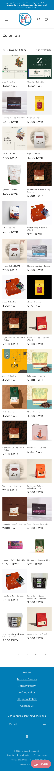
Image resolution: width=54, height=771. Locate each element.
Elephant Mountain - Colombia (39, 266)
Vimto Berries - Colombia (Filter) (37, 229)
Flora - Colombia (33, 412)
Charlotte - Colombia (35, 82)
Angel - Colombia (9, 376)
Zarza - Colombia (9, 302)
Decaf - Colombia (34, 118)
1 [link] (9, 654)
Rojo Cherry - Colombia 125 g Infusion (13, 339)
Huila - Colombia (9, 412)
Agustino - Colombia (10, 189)
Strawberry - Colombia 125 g (38, 560)
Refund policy (23, 755)
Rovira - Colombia (9, 154)
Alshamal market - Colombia (13, 118)
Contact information (28, 765)
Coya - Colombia (33, 154)
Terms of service (19, 760)
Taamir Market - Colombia (37, 524)
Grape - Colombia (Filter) (37, 634)
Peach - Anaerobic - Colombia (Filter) (39, 339)
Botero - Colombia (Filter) (12, 266)
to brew (25, 751)
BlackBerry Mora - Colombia (13, 596)
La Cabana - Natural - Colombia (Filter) (35, 487)
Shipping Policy (27, 699)
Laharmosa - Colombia (36, 376)
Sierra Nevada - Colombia (37, 448)
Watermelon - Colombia (11, 486)
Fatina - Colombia (9, 228)
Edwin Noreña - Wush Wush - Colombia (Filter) (13, 635)
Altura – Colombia (34, 302)
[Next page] (45, 654)
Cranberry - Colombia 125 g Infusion (13, 449)
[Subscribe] (44, 724)
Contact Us (27, 705)
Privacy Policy (27, 685)
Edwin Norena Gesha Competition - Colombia (36, 597)
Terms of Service (27, 679)
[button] (6, 19)
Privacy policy (40, 755)
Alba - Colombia (8, 82)
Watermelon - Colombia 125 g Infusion (38, 190)
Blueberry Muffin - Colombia (13, 560)
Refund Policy (27, 692)
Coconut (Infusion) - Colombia (14, 524)
